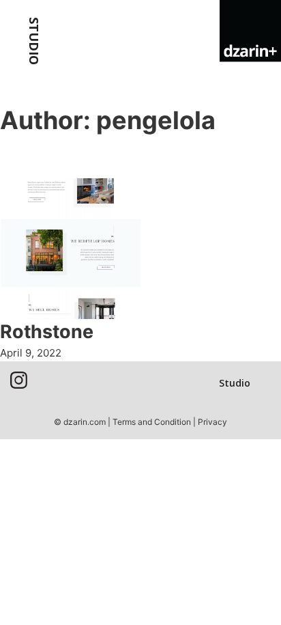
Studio (34, 41)
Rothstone (46, 331)
